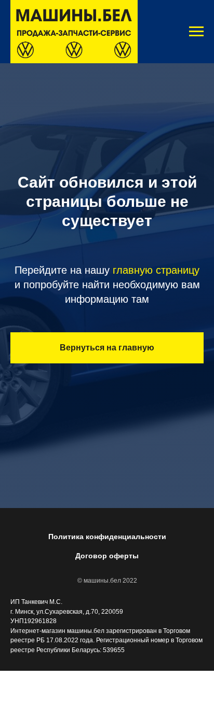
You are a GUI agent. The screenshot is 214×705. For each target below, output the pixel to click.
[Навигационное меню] (196, 31)
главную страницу (156, 385)
